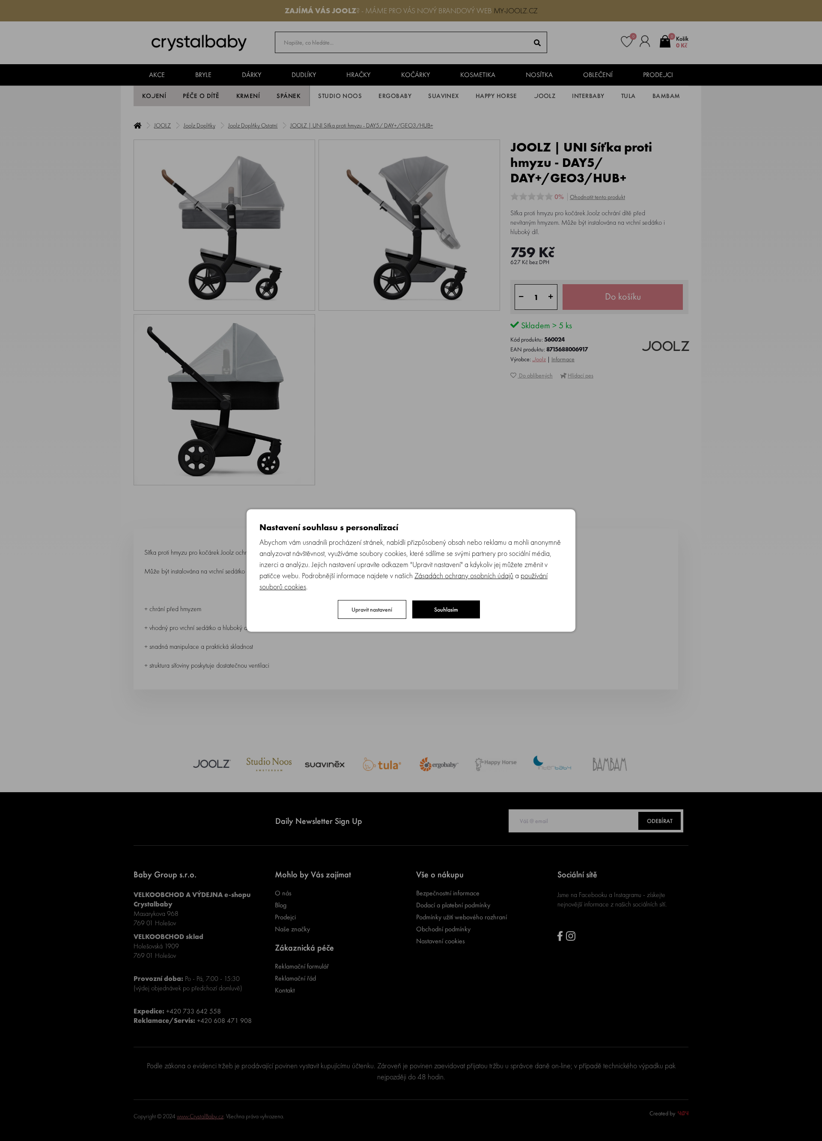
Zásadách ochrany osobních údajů (463, 575)
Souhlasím (446, 609)
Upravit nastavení (371, 609)
